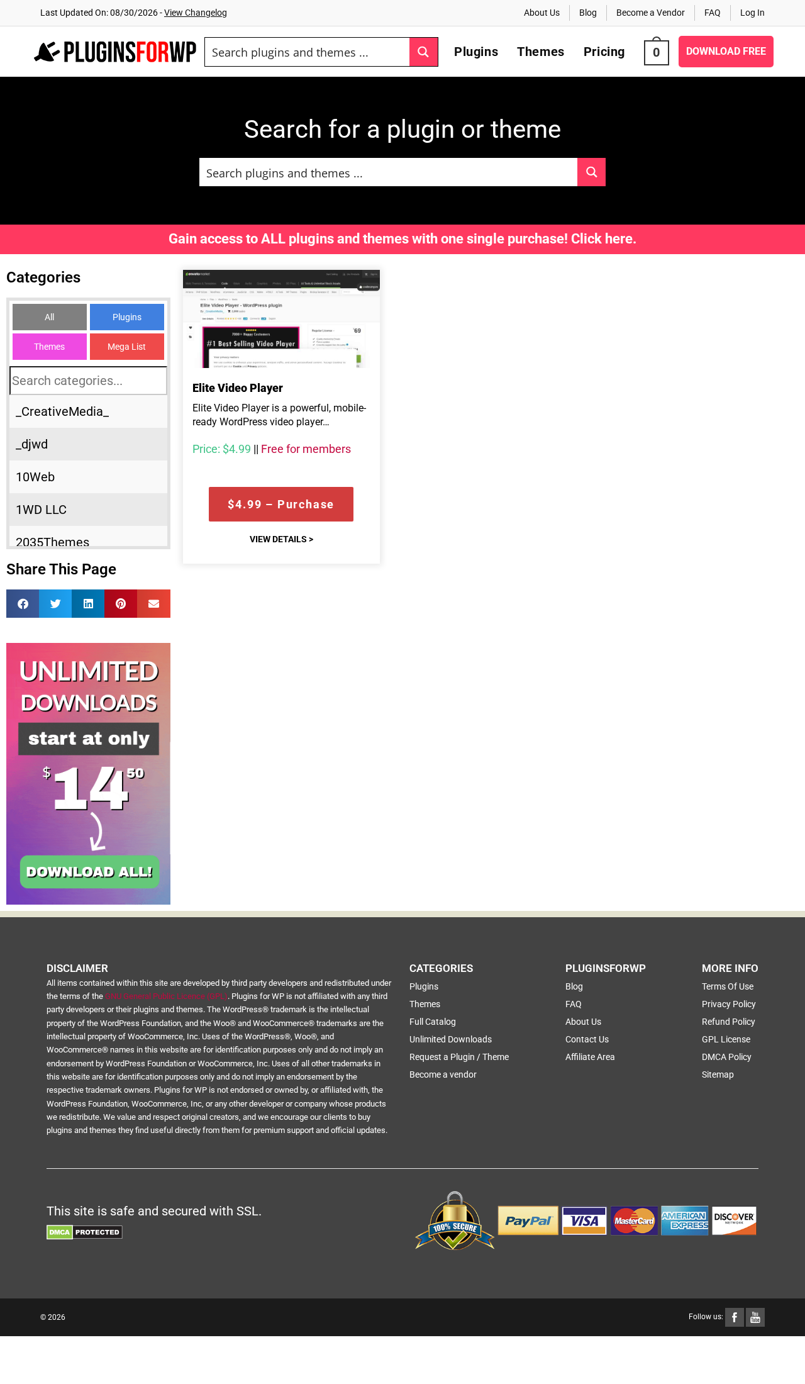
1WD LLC (41, 509)
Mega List (127, 347)
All (49, 317)
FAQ (712, 13)
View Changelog (195, 13)
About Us (542, 13)
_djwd (32, 444)
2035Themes (52, 542)
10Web (35, 476)
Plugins (127, 317)
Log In (752, 13)
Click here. (603, 239)
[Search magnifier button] (423, 52)
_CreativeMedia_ (62, 411)
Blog (588, 13)
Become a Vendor (650, 13)
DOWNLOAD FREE (726, 51)
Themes (49, 347)
